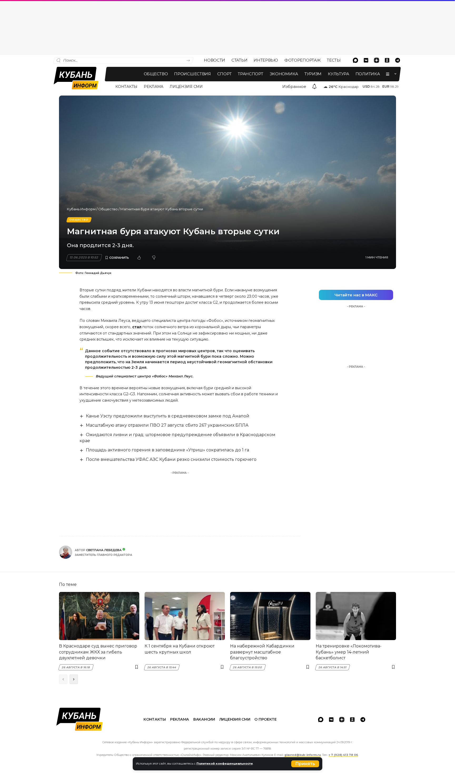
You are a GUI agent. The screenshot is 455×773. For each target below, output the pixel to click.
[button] (305, 763)
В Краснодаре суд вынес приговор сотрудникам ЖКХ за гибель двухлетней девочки (98, 652)
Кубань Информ (81, 209)
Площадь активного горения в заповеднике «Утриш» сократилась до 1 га (167, 449)
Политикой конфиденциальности (224, 763)
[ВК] (366, 60)
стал (136, 327)
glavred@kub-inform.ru (302, 755)
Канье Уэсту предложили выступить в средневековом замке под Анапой (167, 415)
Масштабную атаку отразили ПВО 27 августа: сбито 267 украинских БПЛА (167, 425)
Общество (108, 209)
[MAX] (355, 60)
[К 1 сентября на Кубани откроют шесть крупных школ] (185, 616)
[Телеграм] (397, 60)
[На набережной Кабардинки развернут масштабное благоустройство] (270, 616)
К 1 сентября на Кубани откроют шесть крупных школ (180, 649)
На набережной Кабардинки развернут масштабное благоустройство (262, 652)
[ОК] (387, 60)
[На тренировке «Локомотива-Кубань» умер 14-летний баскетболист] (356, 616)
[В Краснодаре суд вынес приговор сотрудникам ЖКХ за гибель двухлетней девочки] (99, 616)
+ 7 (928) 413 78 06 (343, 755)
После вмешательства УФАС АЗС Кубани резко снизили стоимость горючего (171, 459)
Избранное (294, 86)
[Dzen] (376, 60)
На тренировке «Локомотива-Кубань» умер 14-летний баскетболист (349, 652)
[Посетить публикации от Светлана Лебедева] (65, 552)
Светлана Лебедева (104, 550)
